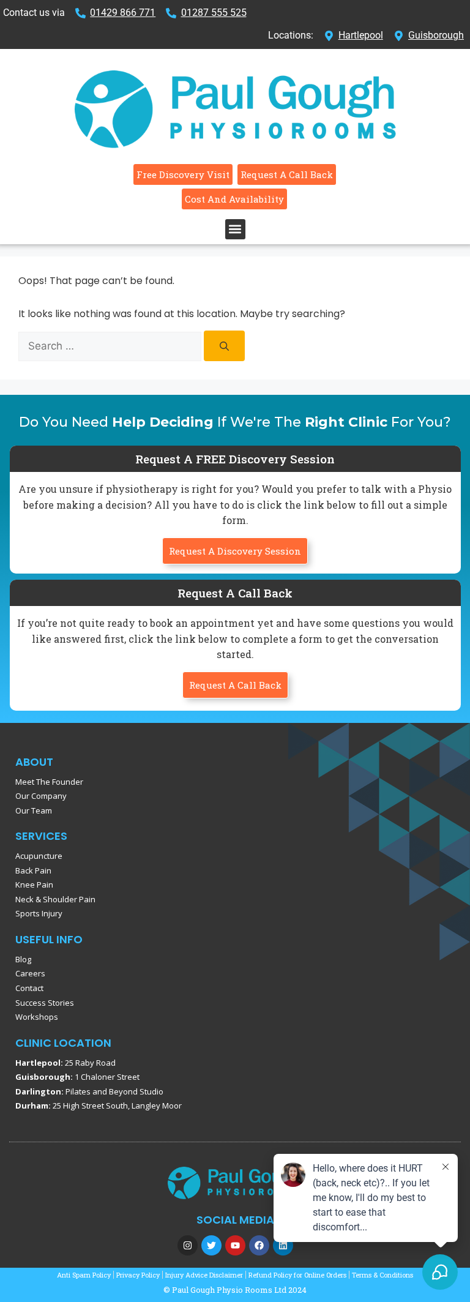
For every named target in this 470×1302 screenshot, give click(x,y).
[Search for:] (111, 346)
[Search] (224, 346)
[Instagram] (187, 1245)
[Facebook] (259, 1245)
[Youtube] (235, 1245)
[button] (235, 229)
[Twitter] (211, 1245)
